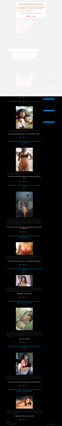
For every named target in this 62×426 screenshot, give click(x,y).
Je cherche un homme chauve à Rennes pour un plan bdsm (24, 347)
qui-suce (22, 97)
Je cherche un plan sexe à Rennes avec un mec (24, 101)
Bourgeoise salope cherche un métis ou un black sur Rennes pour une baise (24, 302)
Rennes (28, 97)
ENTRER (28, 16)
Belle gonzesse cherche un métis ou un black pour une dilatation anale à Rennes (24, 390)
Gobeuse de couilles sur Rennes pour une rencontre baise (24, 186)
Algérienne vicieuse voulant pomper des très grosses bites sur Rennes (24, 236)
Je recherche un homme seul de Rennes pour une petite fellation (24, 269)
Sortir (34, 16)
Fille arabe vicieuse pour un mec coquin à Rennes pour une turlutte (24, 142)
